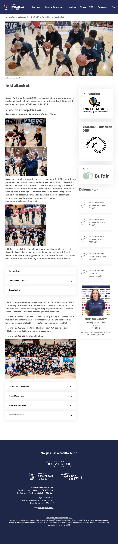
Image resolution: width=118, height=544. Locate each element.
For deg (36, 7)
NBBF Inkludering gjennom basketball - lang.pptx (98, 256)
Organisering (14, 290)
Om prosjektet (15, 271)
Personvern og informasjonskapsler (59, 518)
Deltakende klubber (17, 281)
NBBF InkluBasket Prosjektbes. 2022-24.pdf (97, 205)
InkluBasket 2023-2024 (19, 386)
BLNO (83, 7)
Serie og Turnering (54, 7)
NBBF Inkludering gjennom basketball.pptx (96, 273)
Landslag (72, 7)
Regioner (102, 7)
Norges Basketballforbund (17, 17)
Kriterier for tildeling (18, 405)
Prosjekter (46, 17)
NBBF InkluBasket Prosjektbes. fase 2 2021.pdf (97, 239)
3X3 (91, 7)
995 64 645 (96, 328)
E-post (95, 326)
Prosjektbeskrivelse (17, 396)
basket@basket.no (45, 508)
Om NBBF (34, 17)
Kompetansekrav (16, 415)
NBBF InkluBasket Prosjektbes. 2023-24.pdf (97, 222)
